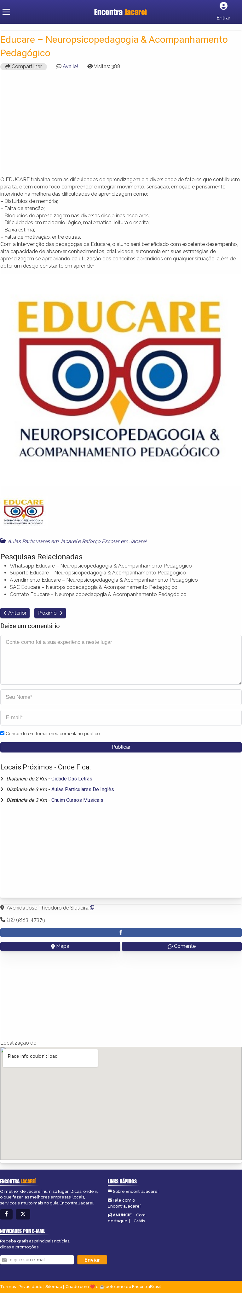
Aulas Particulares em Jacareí (42, 541)
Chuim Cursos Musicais (77, 800)
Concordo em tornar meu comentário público (53, 733)
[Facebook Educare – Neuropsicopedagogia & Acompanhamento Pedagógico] (121, 932)
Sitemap (53, 1286)
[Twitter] (23, 1214)
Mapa (62, 946)
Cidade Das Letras (71, 779)
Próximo (47, 613)
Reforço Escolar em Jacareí (114, 541)
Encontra (120, 12)
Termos (8, 1286)
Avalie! (70, 66)
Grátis (139, 1221)
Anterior (17, 613)
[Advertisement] (121, 126)
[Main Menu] (6, 12)
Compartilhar (26, 66)
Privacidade (31, 1286)
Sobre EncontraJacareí (135, 1191)
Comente (185, 946)
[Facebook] (6, 1214)
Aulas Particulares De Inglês (82, 789)
